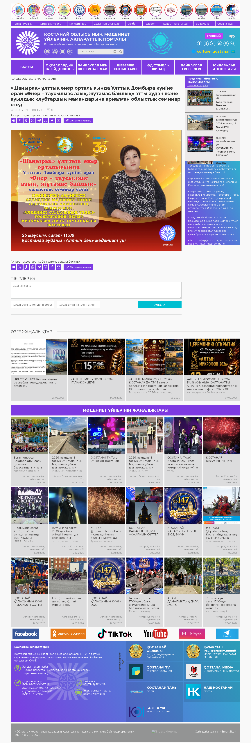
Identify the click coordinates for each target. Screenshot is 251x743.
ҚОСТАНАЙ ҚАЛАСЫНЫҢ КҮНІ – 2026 (106, 601)
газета (218, 689)
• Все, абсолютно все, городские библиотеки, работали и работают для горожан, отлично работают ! (212, 169)
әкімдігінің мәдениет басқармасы (160, 652)
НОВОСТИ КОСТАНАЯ (159, 709)
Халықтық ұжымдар (107, 23)
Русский (214, 36)
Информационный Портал (221, 669)
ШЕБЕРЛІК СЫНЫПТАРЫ (125, 67)
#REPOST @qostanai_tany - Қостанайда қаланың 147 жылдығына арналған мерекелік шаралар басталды (221, 534)
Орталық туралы (50, 23)
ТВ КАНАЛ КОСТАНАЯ (159, 669)
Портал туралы (22, 23)
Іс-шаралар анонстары (33, 78)
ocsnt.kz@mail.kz (94, 694)
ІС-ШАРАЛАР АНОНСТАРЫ (224, 67)
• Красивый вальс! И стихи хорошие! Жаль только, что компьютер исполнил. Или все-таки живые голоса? (212, 182)
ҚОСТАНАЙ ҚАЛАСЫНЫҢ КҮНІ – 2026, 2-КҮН (182, 531)
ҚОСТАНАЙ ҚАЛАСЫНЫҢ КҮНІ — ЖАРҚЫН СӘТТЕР (144, 531)
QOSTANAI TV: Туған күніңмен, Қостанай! (105, 459)
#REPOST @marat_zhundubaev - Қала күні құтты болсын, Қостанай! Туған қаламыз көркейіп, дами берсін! (106, 534)
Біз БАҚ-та (202, 23)
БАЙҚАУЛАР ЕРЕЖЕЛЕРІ (191, 67)
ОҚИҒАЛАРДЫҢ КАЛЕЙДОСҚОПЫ (60, 67)
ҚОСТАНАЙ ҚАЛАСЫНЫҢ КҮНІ (220, 459)
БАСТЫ (26, 67)
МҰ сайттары (77, 23)
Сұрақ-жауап (225, 23)
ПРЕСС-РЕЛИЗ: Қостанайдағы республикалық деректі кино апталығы (35, 383)
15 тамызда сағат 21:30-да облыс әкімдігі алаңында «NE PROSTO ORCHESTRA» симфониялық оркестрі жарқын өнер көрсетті (27, 534)
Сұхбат (132, 23)
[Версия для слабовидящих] (70, 51)
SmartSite (228, 731)
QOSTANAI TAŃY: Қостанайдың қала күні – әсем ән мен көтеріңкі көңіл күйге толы (182, 464)
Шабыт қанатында (175, 23)
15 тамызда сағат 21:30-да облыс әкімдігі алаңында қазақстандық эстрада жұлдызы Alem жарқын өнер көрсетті (66, 534)
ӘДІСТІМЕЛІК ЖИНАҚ (158, 67)
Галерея (149, 23)
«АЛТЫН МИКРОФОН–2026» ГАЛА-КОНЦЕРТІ (92, 381)
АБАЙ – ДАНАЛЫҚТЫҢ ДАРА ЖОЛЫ (183, 601)
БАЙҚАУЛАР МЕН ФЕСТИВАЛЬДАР (92, 67)
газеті (162, 689)
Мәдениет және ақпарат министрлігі (220, 651)
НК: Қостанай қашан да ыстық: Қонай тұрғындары (67, 601)
